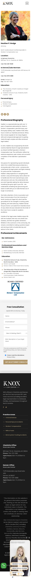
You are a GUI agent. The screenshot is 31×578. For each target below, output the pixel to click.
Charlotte (8, 527)
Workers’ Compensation (13, 426)
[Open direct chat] (26, 537)
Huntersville (11, 531)
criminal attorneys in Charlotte (16, 520)
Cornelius (22, 527)
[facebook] (3, 407)
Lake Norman (19, 531)
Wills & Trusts (10, 430)
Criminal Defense (11, 417)
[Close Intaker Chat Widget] (29, 537)
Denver (15, 529)
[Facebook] (2, 114)
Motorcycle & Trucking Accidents (16, 435)
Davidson (9, 529)
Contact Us (8, 79)
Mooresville (8, 533)
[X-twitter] (5, 114)
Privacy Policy (11, 350)
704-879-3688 (8, 76)
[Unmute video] (20, 555)
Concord (16, 527)
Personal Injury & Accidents (14, 422)
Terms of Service (21, 350)
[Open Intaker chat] (13, 577)
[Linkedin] (8, 114)
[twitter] (6, 407)
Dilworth (21, 529)
